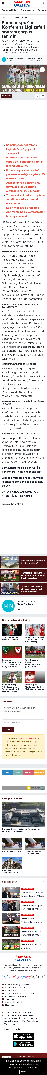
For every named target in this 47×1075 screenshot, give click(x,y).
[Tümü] (43, 882)
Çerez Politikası (31, 1018)
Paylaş (8, 95)
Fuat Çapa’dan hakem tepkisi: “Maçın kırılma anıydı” (32, 894)
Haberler (6, 18)
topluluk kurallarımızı (27, 739)
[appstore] (23, 1037)
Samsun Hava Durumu (15, 988)
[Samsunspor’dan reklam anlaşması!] (12, 630)
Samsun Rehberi (11, 1015)
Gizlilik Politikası (11, 1021)
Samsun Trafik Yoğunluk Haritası (19, 993)
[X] (9, 977)
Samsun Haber (10, 10)
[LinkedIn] (23, 977)
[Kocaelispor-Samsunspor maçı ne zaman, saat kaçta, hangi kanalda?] (12, 652)
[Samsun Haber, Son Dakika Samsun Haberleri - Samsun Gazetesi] (22, 3)
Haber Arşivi (10, 1005)
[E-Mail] (19, 610)
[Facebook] (4, 977)
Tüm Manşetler (12, 999)
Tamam (23, 1072)
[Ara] (42, 3)
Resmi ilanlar (28, 1015)
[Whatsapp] (43, 977)
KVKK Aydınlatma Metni (33, 1021)
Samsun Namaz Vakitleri (16, 991)
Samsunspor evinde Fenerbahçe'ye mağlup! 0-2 (31, 946)
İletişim (17, 1029)
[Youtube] (28, 977)
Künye (7, 1029)
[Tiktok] (33, 977)
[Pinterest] (14, 977)
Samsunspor (28, 10)
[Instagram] (19, 977)
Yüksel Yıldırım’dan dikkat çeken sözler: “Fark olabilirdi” (31, 920)
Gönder (8, 729)
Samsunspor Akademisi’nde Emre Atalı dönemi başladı (35, 687)
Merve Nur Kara (25, 604)
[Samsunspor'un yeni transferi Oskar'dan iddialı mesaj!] (35, 630)
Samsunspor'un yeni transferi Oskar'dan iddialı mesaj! (34, 640)
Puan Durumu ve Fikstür (15, 996)
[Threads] (38, 977)
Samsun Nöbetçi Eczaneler (17, 985)
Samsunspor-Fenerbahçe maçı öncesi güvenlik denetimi (32, 908)
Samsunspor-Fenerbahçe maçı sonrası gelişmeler (31, 934)
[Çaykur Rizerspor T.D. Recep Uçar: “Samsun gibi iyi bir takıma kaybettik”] (12, 677)
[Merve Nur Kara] (8, 606)
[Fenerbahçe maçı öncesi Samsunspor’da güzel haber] (35, 652)
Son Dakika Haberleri (14, 1002)
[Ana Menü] (3, 3)
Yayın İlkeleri (9, 1024)
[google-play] (23, 1044)
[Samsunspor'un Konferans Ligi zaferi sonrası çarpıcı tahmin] (23, 78)
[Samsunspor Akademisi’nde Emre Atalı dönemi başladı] (35, 677)
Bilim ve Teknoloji (12, 1018)
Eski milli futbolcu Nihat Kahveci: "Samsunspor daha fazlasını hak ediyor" (22, 482)
